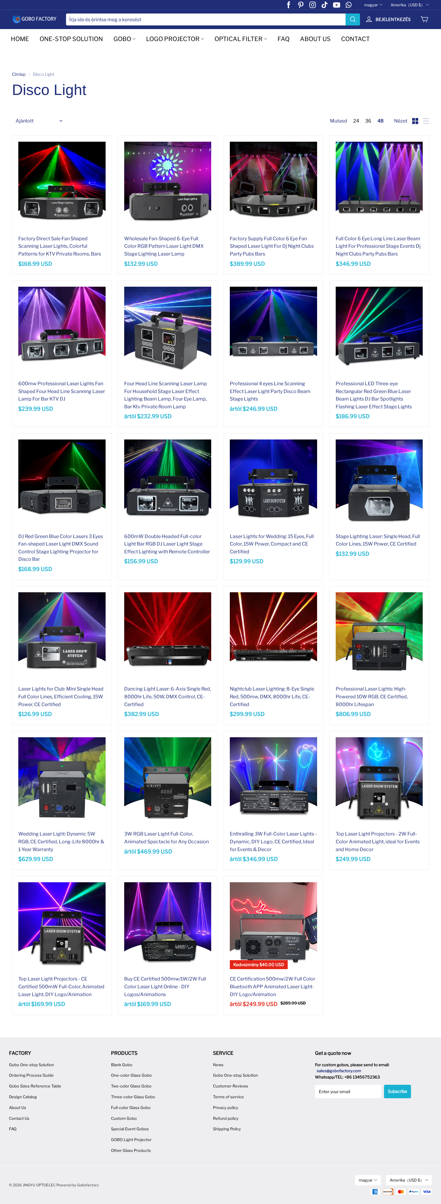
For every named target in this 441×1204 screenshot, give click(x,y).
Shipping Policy (227, 1128)
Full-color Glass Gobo (131, 1107)
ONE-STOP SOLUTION (71, 39)
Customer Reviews (230, 1086)
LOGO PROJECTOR (173, 39)
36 (368, 121)
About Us (17, 1107)
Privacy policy (225, 1107)
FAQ (284, 39)
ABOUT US (315, 39)
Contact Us (19, 1118)
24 (356, 121)
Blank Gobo (121, 1064)
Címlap (19, 74)
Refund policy (225, 1118)
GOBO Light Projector (131, 1139)
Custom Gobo (124, 1118)
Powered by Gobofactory (77, 1185)
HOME (20, 39)
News (218, 1064)
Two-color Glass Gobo (131, 1086)
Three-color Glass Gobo (133, 1096)
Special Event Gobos (130, 1128)
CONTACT (355, 39)
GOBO (122, 39)
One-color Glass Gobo (131, 1075)
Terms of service (228, 1096)
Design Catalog (23, 1096)
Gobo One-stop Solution (31, 1064)
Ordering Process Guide (31, 1075)
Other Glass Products (131, 1150)
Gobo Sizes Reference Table (35, 1086)
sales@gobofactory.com (339, 1070)
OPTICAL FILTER (238, 39)
